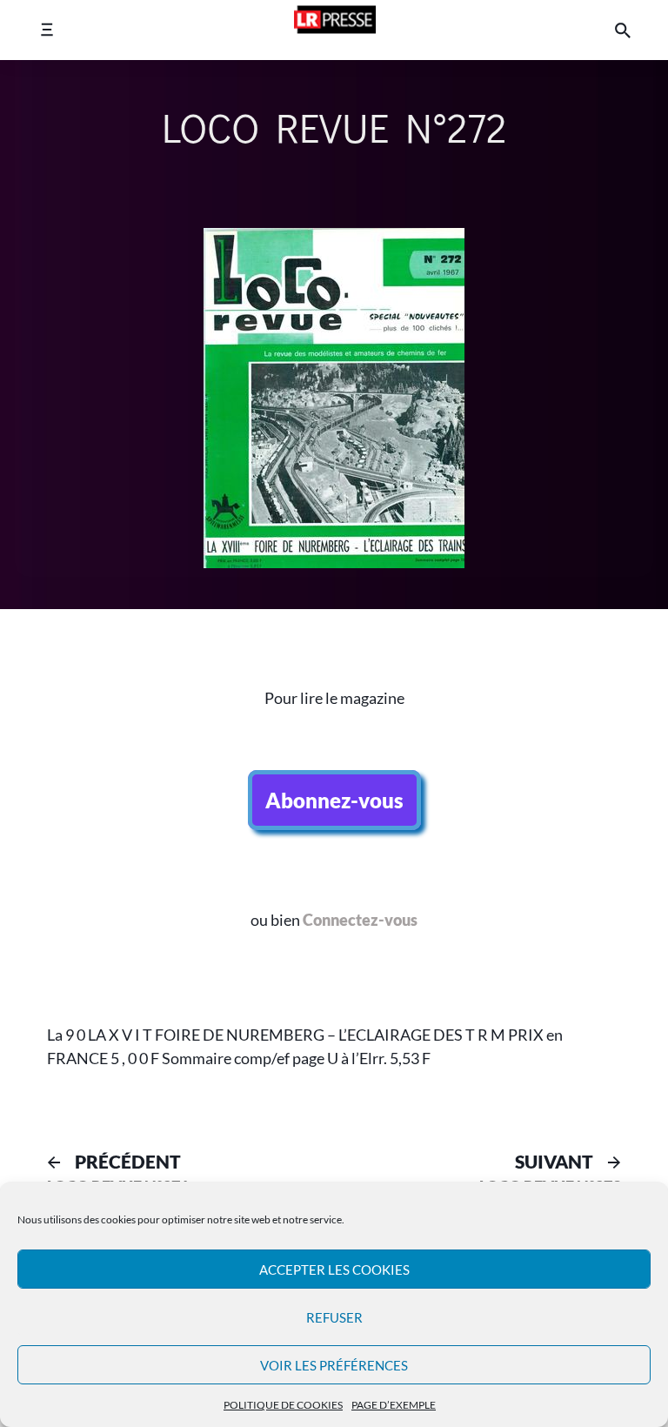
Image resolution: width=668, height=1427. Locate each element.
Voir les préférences (334, 1365)
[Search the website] (623, 30)
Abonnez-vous (334, 800)
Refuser (334, 1317)
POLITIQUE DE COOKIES (283, 1404)
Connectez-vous (360, 920)
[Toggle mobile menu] (46, 30)
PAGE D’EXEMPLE (393, 1404)
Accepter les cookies (334, 1269)
